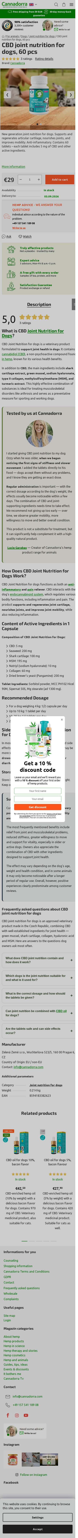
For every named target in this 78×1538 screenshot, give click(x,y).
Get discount (37, 807)
